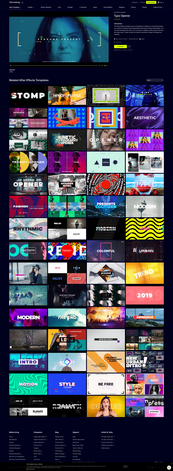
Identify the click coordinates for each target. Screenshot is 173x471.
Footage (70, 7)
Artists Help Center (78, 439)
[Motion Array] (63, 437)
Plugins (144, 7)
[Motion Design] (64, 454)
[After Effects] (63, 439)
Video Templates (14, 7)
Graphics (122, 7)
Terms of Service (78, 448)
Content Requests (14, 448)
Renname (118, 19)
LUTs (59, 7)
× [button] (171, 463)
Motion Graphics (46, 7)
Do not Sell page (57, 467)
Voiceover (83, 7)
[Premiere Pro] (63, 442)
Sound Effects (108, 7)
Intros (11, 71)
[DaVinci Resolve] (65, 445)
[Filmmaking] (62, 451)
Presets (30, 7)
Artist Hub (76, 442)
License (75, 456)
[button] (66, 469)
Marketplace (13, 439)
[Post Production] (65, 456)
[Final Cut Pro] (63, 448)
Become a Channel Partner (17, 459)
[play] (10, 65)
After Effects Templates (120, 12)
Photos (133, 7)
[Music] (59, 459)
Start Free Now (151, 2)
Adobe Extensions (14, 445)
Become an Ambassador (16, 456)
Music (95, 7)
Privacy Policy (77, 453)
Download (116, 49)
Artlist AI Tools (157, 7)
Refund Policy (77, 451)
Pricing (11, 451)
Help (74, 436)
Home (11, 436)
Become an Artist (78, 445)
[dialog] (86, 466)
